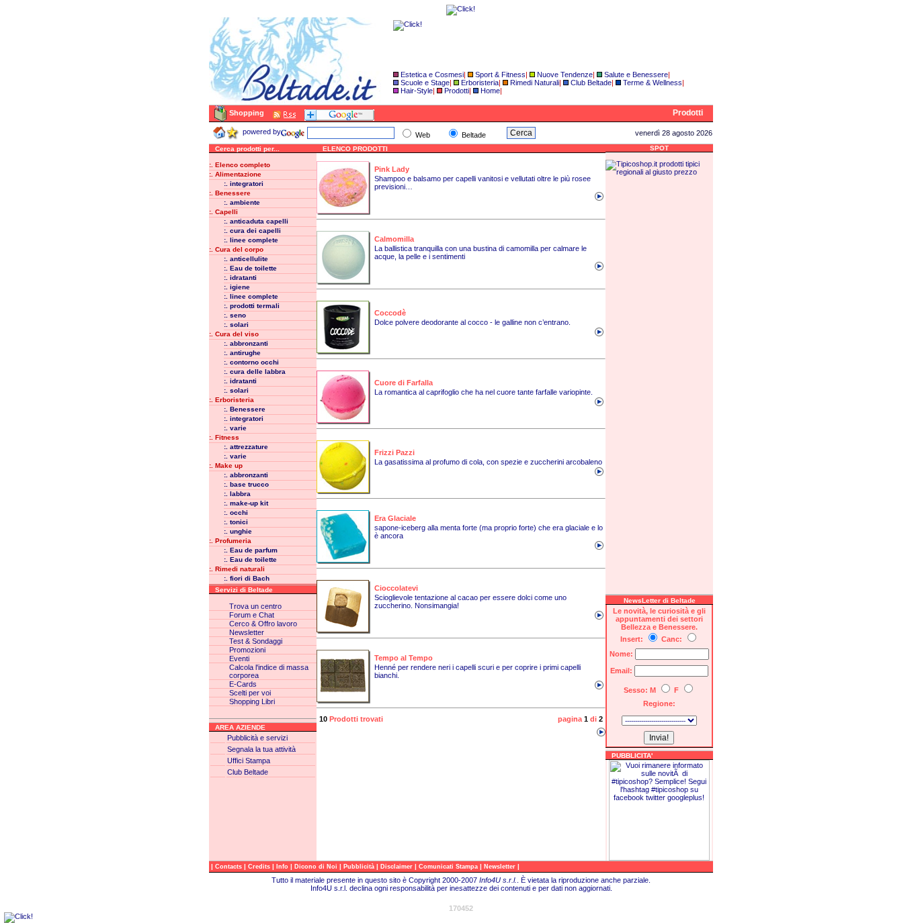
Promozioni (247, 650)
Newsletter (246, 632)
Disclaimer (396, 866)
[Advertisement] (659, 377)
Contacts (229, 866)
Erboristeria (480, 83)
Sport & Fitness (500, 74)
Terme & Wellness (652, 83)
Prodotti (456, 91)
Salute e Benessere (636, 74)
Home (490, 91)
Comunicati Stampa (449, 866)
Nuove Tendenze (565, 74)
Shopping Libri (252, 701)
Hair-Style (417, 91)
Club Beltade (591, 83)
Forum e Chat (251, 615)
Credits (260, 866)
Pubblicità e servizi (257, 738)
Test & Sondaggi (255, 641)
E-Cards (243, 684)
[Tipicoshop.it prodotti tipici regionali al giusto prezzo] (659, 172)
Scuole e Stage (425, 83)
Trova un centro (255, 606)
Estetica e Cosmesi (432, 74)
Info (283, 866)
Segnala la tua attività (261, 749)
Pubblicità (359, 866)
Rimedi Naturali (534, 83)
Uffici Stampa (248, 761)
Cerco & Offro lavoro (263, 624)
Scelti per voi (250, 693)
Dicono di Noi (315, 866)
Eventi (239, 658)
